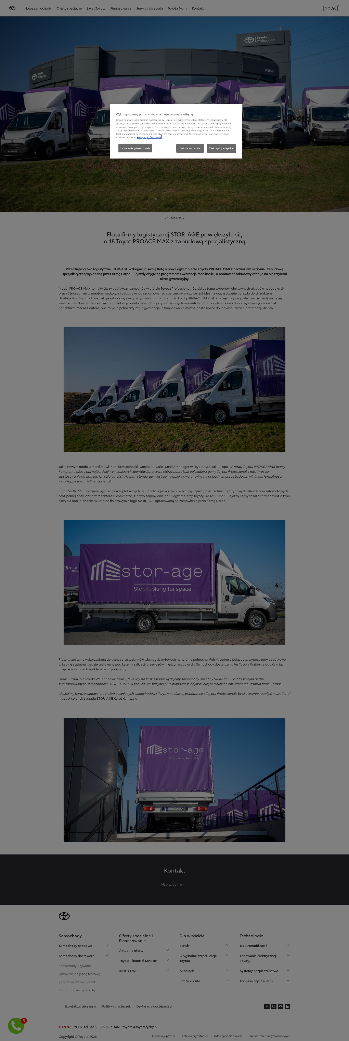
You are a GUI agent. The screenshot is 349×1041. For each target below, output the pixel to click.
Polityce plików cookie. (149, 137)
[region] (176, 131)
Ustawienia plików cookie (135, 148)
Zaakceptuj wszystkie (221, 148)
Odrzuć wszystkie (190, 148)
